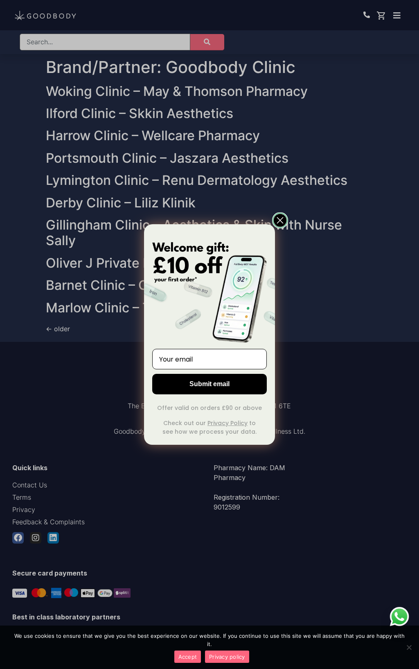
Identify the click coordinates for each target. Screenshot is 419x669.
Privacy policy (227, 656)
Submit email (209, 383)
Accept (187, 656)
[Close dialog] (280, 220)
